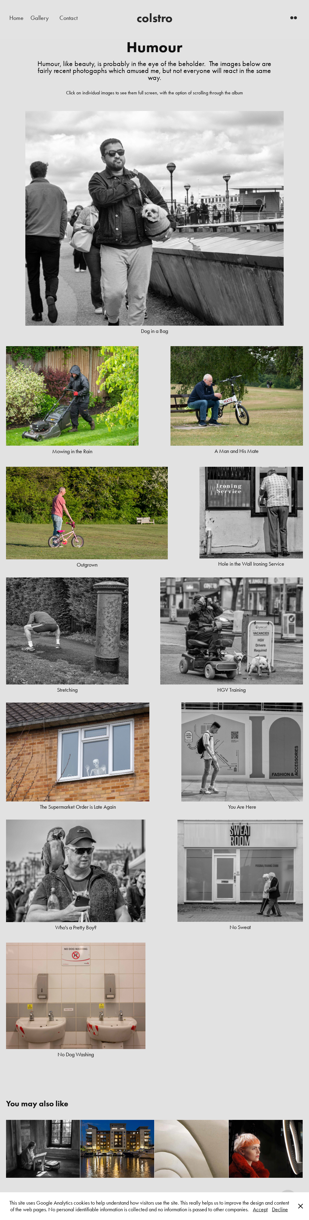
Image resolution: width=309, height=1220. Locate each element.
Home (16, 17)
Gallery (39, 17)
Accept (260, 1209)
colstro (155, 18)
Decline (280, 1209)
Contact (68, 17)
